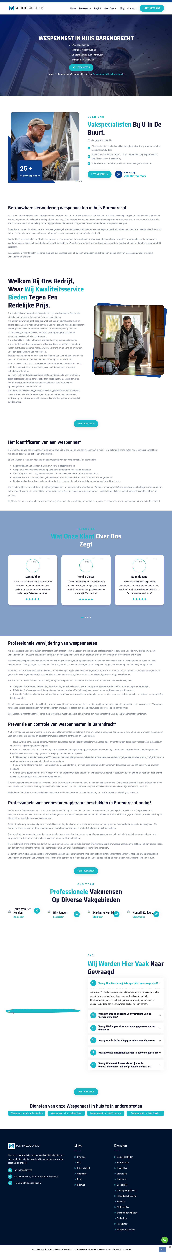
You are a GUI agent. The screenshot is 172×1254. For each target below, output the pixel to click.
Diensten (84, 8)
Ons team (81, 1173)
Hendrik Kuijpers (143, 912)
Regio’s (97, 8)
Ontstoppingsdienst (126, 1190)
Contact (131, 8)
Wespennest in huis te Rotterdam (105, 1113)
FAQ (79, 1162)
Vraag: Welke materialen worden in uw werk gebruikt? (128, 1052)
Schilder (121, 1201)
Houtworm (122, 1179)
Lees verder (98, 174)
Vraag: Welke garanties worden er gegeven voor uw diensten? (126, 1028)
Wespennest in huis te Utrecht (145, 1113)
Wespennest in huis (126, 1229)
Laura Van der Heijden (22, 910)
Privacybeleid (83, 1168)
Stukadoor (122, 1218)
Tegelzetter (122, 1224)
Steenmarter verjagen (127, 1212)
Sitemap (81, 1185)
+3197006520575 (151, 8)
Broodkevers (123, 1162)
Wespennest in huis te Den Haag (66, 1113)
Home (73, 8)
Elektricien (122, 1173)
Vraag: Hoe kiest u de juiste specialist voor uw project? (128, 983)
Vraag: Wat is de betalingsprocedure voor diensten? (126, 1040)
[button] (82, 618)
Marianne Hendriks (105, 912)
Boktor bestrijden (125, 1157)
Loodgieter (122, 1185)
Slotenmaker (123, 1207)
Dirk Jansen (60, 912)
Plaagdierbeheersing (126, 1196)
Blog (122, 8)
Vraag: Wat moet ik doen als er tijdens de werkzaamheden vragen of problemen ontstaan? (124, 1065)
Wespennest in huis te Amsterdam (27, 1113)
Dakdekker (122, 1168)
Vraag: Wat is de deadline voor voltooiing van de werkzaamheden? (124, 1015)
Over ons (81, 1157)
